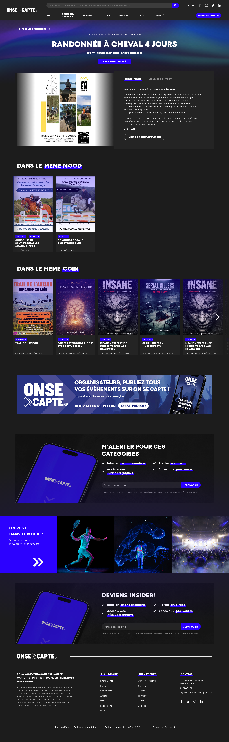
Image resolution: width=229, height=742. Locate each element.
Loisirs (141, 691)
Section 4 (170, 727)
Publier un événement (208, 15)
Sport (91, 53)
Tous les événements (34, 29)
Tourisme (142, 696)
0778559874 (186, 688)
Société (142, 706)
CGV (137, 727)
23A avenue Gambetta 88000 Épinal (192, 682)
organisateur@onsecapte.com (196, 693)
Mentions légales (63, 727)
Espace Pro (106, 706)
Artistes (104, 696)
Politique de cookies (115, 727)
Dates (103, 701)
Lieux (103, 686)
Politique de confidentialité (88, 727)
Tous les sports (108, 53)
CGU (130, 727)
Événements (104, 34)
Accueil (91, 34)
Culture (142, 686)
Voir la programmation (145, 137)
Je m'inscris (190, 485)
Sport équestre (131, 53)
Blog (102, 711)
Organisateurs (108, 691)
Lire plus (129, 129)
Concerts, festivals (147, 681)
